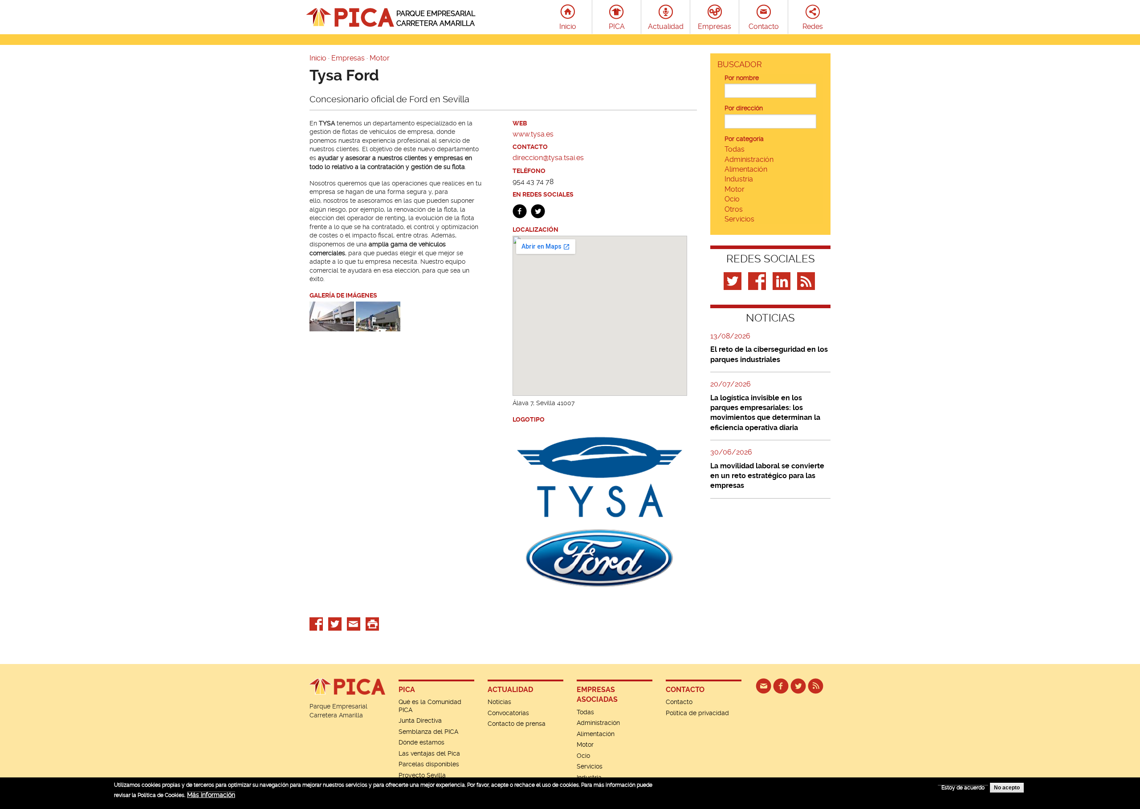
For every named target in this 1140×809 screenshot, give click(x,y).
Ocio (732, 199)
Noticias (499, 701)
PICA (617, 26)
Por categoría (744, 138)
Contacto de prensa (517, 723)
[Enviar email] (763, 685)
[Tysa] (378, 316)
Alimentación (746, 169)
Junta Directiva (420, 720)
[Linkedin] (782, 280)
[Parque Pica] (798, 685)
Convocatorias (508, 712)
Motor (380, 58)
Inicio (567, 26)
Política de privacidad (697, 712)
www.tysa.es (533, 134)
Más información (211, 794)
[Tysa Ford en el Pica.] (331, 316)
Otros (734, 209)
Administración (749, 159)
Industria (739, 179)
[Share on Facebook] (316, 624)
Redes (812, 26)
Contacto (764, 26)
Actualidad (666, 26)
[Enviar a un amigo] (353, 624)
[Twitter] (733, 280)
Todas (735, 149)
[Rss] (807, 280)
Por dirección (744, 108)
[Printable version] (372, 624)
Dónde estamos (421, 742)
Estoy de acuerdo (963, 787)
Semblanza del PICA (428, 731)
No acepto (1007, 788)
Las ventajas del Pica (429, 753)
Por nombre (742, 77)
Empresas (714, 26)
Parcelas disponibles (429, 764)
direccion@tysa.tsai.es (548, 157)
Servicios (739, 219)
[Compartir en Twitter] (335, 624)
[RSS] (815, 685)
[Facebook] (758, 280)
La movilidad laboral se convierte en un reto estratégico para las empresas (767, 476)
